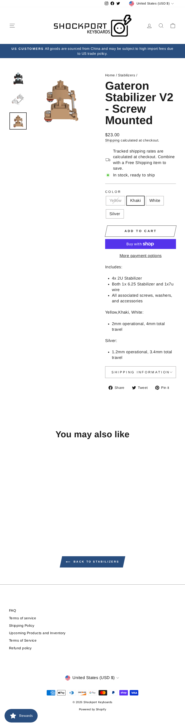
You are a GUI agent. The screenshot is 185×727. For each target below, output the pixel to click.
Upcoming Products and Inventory (37, 633)
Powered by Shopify (92, 709)
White (154, 200)
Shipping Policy (22, 625)
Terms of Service (23, 640)
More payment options (141, 255)
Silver (114, 214)
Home (110, 75)
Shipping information (140, 372)
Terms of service (22, 618)
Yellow (115, 200)
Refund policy (20, 648)
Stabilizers (126, 75)
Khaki (135, 200)
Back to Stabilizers (95, 561)
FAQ (12, 610)
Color (113, 192)
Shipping (112, 140)
